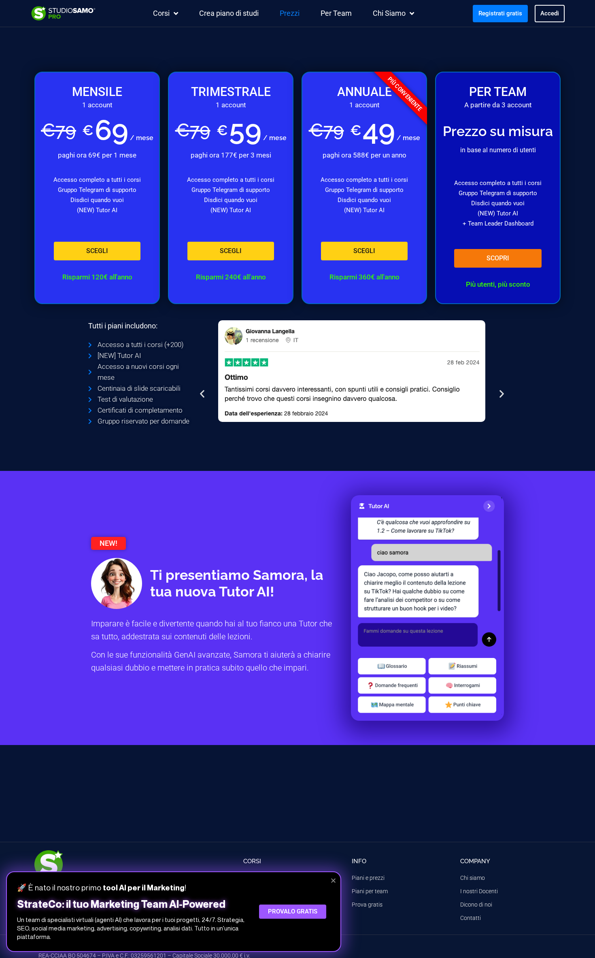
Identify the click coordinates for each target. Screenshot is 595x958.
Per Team (336, 13)
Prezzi (290, 13)
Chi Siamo (389, 13)
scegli (97, 251)
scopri (498, 258)
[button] (202, 394)
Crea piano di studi (229, 13)
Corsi (161, 13)
